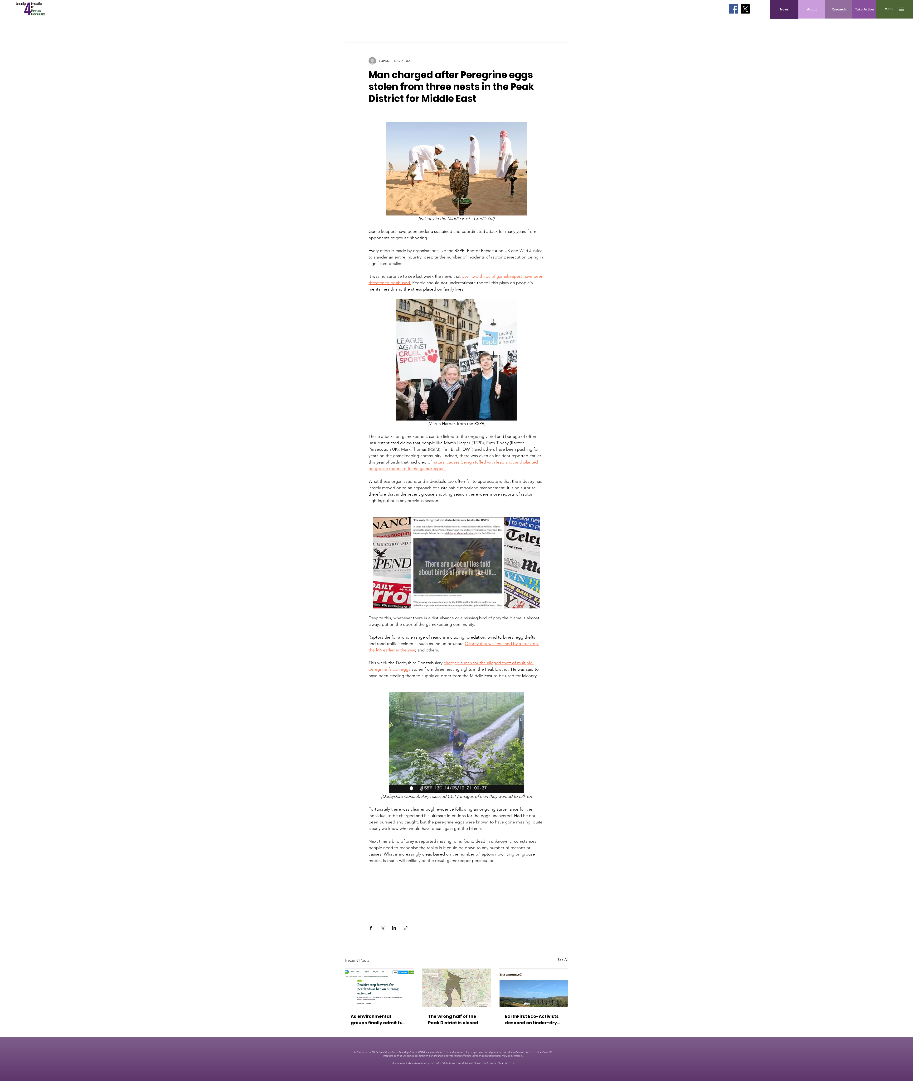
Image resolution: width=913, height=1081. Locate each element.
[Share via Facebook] (371, 928)
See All (563, 959)
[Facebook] (733, 9)
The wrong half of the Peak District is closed (453, 1019)
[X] (745, 9)
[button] (889, 9)
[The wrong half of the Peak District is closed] (456, 988)
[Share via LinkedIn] (394, 928)
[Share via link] (405, 928)
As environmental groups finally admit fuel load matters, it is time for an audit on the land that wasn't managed (379, 1019)
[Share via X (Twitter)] (382, 928)
